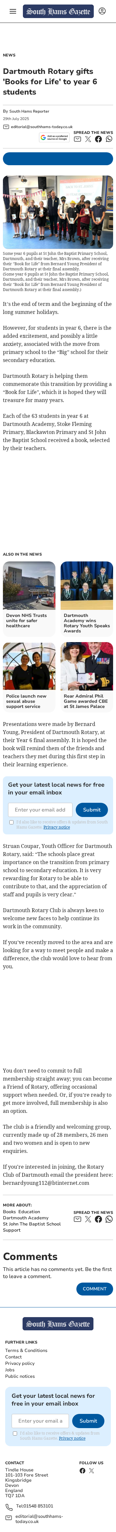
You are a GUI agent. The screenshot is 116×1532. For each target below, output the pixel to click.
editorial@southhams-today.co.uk (39, 1519)
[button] (13, 11)
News (9, 55)
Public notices (20, 1376)
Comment (95, 1289)
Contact (13, 1357)
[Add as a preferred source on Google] (54, 137)
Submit (92, 809)
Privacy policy (19, 1363)
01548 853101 (38, 1506)
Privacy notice (57, 827)
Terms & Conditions (26, 1350)
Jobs (10, 1370)
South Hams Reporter (29, 111)
